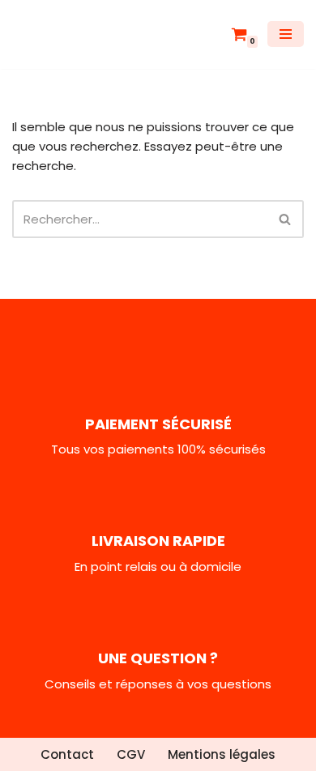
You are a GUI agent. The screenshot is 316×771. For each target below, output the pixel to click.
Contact (67, 754)
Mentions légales (221, 754)
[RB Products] (60, 34)
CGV (131, 754)
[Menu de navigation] (285, 34)
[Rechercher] (285, 219)
